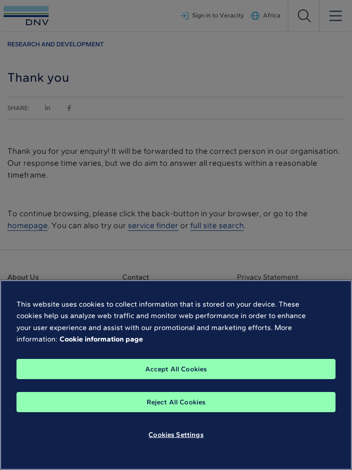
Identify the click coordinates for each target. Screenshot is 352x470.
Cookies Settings (175, 435)
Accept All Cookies (176, 369)
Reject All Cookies (176, 402)
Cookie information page (101, 339)
